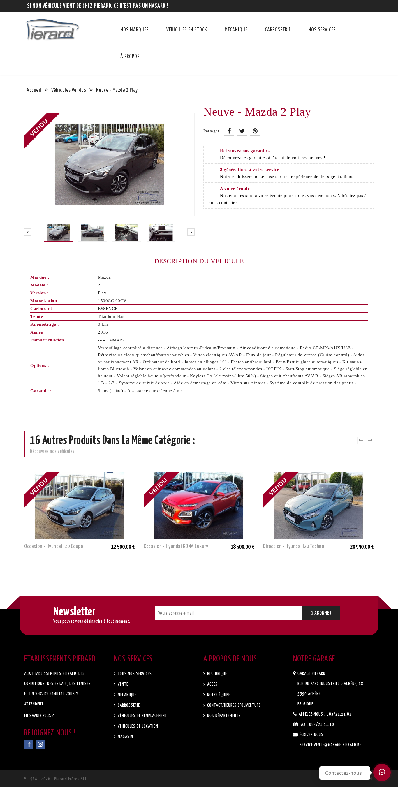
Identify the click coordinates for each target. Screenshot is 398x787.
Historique (216, 674)
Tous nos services (134, 674)
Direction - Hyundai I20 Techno (293, 546)
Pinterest (255, 131)
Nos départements (223, 716)
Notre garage (314, 659)
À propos (130, 56)
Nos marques (134, 30)
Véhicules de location (137, 726)
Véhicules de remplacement (142, 716)
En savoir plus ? (39, 716)
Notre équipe (218, 695)
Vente (122, 684)
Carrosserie (278, 30)
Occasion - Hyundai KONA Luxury (176, 546)
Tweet (242, 131)
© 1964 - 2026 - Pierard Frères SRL (55, 779)
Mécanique (236, 30)
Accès (212, 684)
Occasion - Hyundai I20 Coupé (53, 546)
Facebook (28, 744)
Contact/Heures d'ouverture (233, 705)
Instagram (40, 744)
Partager (229, 131)
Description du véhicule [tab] (199, 261)
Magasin (125, 737)
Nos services (322, 30)
